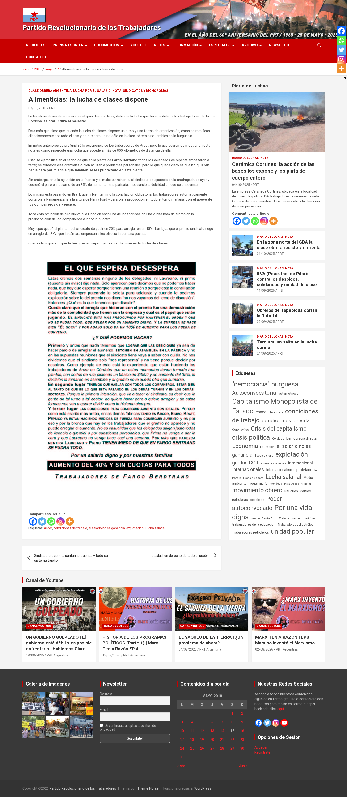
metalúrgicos (291, 483)
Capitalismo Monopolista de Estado (274, 406)
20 (212, 739)
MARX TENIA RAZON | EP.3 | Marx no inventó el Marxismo (285, 640)
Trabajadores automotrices (297, 518)
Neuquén (291, 491)
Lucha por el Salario (92, 91)
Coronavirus (240, 429)
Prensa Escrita (68, 45)
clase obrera (276, 412)
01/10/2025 (266, 254)
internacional (300, 462)
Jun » (243, 766)
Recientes (36, 45)
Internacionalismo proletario (289, 469)
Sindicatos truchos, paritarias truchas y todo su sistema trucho (71, 558)
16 (242, 731)
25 (192, 748)
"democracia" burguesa (265, 384)
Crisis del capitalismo (279, 428)
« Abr (181, 766)
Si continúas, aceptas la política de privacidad (128, 727)
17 (182, 739)
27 (212, 748)
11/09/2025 (266, 290)
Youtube (138, 45)
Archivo (250, 45)
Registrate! (262, 752)
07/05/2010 (37, 108)
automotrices (288, 393)
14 (222, 731)
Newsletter (281, 45)
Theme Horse (148, 788)
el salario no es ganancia (107, 528)
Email (104, 709)
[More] (70, 521)
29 (232, 748)
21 (222, 739)
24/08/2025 (266, 353)
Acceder (260, 747)
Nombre (106, 693)
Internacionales (248, 469)
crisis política (251, 437)
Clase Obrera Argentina (50, 91)
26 (202, 748)
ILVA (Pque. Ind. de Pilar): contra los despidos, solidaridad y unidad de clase (287, 279)
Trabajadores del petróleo (295, 524)
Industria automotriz (273, 463)
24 (182, 748)
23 (242, 739)
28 (222, 748)
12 (202, 731)
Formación (187, 45)
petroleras (240, 500)
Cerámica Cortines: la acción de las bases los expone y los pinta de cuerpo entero (273, 171)
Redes (159, 45)
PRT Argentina (57, 655)
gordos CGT (245, 463)
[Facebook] (33, 521)
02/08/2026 (264, 649)
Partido (305, 491)
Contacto (36, 57)
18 (192, 739)
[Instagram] (60, 521)
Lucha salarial (155, 528)
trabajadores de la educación (253, 524)
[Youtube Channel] (284, 723)
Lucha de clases (253, 478)
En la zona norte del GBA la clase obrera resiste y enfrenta (289, 244)
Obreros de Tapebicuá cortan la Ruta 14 (287, 313)
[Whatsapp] (51, 521)
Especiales (220, 45)
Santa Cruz (269, 518)
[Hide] (345, 78)
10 (182, 731)
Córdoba (278, 438)
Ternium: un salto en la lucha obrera (287, 344)
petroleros (257, 499)
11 (192, 731)
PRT (52, 108)
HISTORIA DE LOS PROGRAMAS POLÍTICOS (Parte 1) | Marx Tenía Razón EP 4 (134, 642)
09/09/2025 (266, 322)
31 (182, 757)
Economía (245, 446)
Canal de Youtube (44, 580)
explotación (135, 528)
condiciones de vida (286, 420)
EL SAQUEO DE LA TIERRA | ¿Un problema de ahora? (211, 640)
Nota (116, 91)
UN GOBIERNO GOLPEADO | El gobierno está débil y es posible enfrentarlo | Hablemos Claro (59, 642)
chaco (261, 412)
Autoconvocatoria (254, 393)
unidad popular (292, 531)
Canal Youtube (39, 626)
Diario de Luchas (250, 86)
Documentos (106, 45)
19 (202, 739)
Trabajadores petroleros (250, 533)
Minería (306, 483)
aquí (280, 709)
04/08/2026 (188, 649)
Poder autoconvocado (257, 503)
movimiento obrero (257, 490)
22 (232, 739)
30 (242, 748)
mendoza (276, 483)
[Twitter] (42, 521)
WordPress (203, 788)
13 (212, 731)
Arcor (48, 528)
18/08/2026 (35, 655)
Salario (255, 518)
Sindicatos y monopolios (145, 91)
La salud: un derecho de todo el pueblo (180, 555)
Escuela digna (264, 455)
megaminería (258, 483)
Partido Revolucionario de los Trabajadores (91, 27)
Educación (267, 447)
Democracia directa (301, 438)
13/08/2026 (111, 655)
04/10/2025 (241, 185)
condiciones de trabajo (70, 528)
